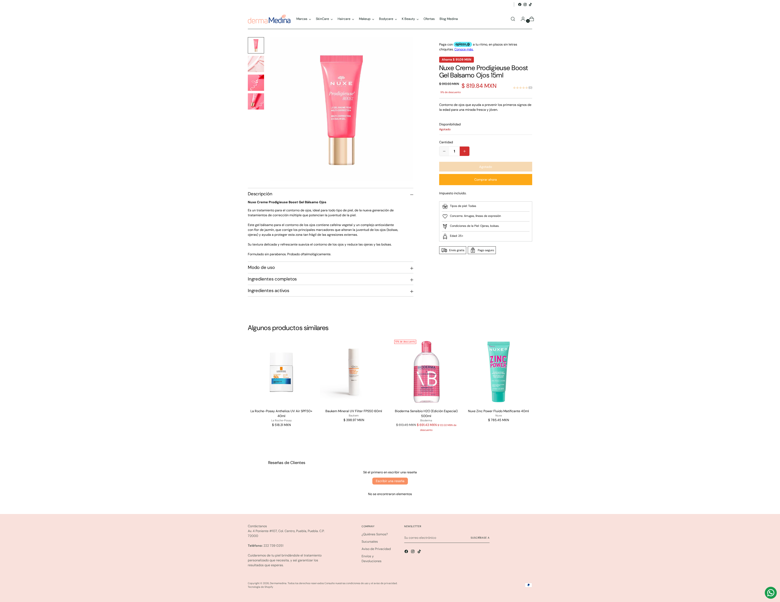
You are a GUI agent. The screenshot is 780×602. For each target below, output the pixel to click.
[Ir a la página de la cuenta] (521, 19)
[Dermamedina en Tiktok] (530, 4)
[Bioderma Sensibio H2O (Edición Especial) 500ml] (426, 371)
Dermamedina (278, 583)
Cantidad (446, 142)
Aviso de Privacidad (376, 549)
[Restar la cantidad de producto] (464, 151)
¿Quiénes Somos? (375, 534)
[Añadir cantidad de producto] (444, 151)
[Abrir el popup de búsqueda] (513, 19)
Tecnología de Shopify (260, 587)
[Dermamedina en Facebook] (520, 4)
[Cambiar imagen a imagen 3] (256, 83)
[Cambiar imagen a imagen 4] (256, 101)
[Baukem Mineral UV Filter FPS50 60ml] (353, 371)
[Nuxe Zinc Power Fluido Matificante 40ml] (498, 371)
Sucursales (370, 541)
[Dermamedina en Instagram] (525, 4)
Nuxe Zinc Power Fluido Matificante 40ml (498, 411)
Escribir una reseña (390, 481)
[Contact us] (771, 593)
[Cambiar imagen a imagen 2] (256, 64)
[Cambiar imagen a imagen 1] (256, 45)
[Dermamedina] (269, 19)
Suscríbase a (480, 537)
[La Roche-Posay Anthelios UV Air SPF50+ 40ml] (281, 371)
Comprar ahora (485, 179)
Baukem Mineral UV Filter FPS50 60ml (353, 411)
